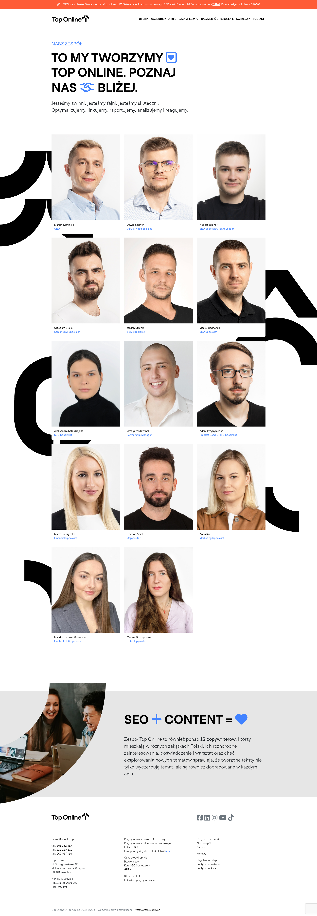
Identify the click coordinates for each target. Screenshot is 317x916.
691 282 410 (64, 846)
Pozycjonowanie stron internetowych (146, 839)
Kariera (201, 847)
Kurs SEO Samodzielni (137, 866)
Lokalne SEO (131, 847)
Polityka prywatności (209, 864)
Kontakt (258, 19)
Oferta (144, 19)
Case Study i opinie (163, 19)
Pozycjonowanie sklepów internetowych (148, 843)
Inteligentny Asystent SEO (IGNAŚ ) (147, 851)
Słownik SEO (132, 876)
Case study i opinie (135, 858)
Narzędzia (243, 19)
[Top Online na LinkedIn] (207, 818)
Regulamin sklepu (207, 860)
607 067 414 (64, 854)
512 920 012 (64, 850)
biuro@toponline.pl (63, 839)
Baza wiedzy (187, 19)
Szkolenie (227, 19)
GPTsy (128, 870)
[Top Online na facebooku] (200, 818)
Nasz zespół (209, 19)
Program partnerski (208, 839)
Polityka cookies (206, 868)
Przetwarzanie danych (147, 910)
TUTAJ (216, 4)
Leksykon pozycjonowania (139, 880)
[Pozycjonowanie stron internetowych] (70, 19)
